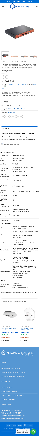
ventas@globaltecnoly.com (16, 415)
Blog (32, 429)
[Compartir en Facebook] (7, 116)
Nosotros (18, 429)
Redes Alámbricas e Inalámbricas (13, 395)
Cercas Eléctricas (7, 388)
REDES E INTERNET (21, 62)
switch (13, 112)
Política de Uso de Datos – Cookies (13, 372)
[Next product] (3, 76)
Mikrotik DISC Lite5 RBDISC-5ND (26, 329)
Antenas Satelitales (8, 399)
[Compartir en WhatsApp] (3, 116)
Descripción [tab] (6, 128)
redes (9, 112)
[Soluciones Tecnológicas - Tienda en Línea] (20, 6)
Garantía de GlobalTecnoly (11, 368)
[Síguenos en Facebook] (25, 354)
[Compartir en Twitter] (10, 116)
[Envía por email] (14, 116)
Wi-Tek (23, 109)
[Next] (34, 32)
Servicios (26, 429)
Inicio (4, 62)
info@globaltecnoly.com (16, 418)
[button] (3, 6)
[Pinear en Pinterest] (17, 116)
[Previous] (4, 32)
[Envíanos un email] (32, 354)
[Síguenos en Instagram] (28, 354)
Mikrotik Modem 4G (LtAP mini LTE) (10, 329)
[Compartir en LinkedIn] (21, 116)
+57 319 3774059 (14, 413)
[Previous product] (6, 76)
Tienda (10, 62)
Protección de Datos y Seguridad (13, 376)
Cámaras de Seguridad (9, 391)
